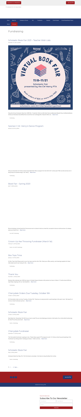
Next (16, 367)
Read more (55, 114)
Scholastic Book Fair (17, 312)
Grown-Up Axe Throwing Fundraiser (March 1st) (30, 241)
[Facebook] (11, 377)
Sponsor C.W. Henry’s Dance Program (26, 126)
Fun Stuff (11, 233)
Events (11, 247)
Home (8, 20)
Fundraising (12, 118)
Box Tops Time (15, 255)
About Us (14, 20)
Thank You (13, 274)
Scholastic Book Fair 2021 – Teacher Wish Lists (29, 40)
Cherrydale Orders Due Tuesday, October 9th (29, 293)
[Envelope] (16, 377)
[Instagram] (13, 377)
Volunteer (48, 20)
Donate (14, 24)
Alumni (8, 24)
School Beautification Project (67, 20)
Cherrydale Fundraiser (18, 331)
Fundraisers (39, 20)
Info (33, 20)
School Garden (56, 20)
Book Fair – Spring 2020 (19, 184)
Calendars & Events (24, 20)
